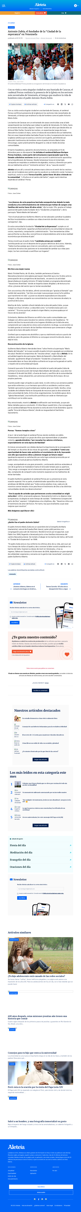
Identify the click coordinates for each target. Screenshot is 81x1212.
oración (12, 1064)
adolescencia (14, 940)
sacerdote (13, 1098)
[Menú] (14, 6)
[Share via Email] (69, 104)
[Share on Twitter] (65, 104)
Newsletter (33, 1171)
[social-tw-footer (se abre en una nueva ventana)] (42, 1199)
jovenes (12, 1030)
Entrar (47, 683)
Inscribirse (14, 622)
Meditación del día (21, 852)
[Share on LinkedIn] (61, 104)
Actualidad (11, 23)
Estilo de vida (12, 1176)
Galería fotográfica (63, 521)
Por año (54, 1171)
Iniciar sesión (41, 1192)
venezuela (12, 574)
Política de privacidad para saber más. (53, 893)
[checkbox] (10, 616)
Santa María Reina (47, 9)
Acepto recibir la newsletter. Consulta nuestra (31, 617)
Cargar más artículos (40, 759)
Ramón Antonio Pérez (32, 38)
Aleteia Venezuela (46, 38)
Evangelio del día (20, 859)
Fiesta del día (18, 845)
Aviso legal (49, 1205)
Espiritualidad (12, 1173)
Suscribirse (41, 1187)
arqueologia (13, 993)
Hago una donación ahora (21, 651)
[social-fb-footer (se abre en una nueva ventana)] (39, 1199)
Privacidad (67, 1205)
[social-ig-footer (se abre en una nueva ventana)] (46, 1199)
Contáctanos (58, 1205)
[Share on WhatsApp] (72, 104)
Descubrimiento (13, 1179)
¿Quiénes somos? (39, 1205)
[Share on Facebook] (58, 104)
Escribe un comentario (40, 690)
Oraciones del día (20, 866)
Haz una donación (27, 1205)
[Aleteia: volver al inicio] (40, 4)
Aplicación (33, 1173)
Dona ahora (39, 13)
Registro (17, 13)
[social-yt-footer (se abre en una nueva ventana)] (35, 1199)
